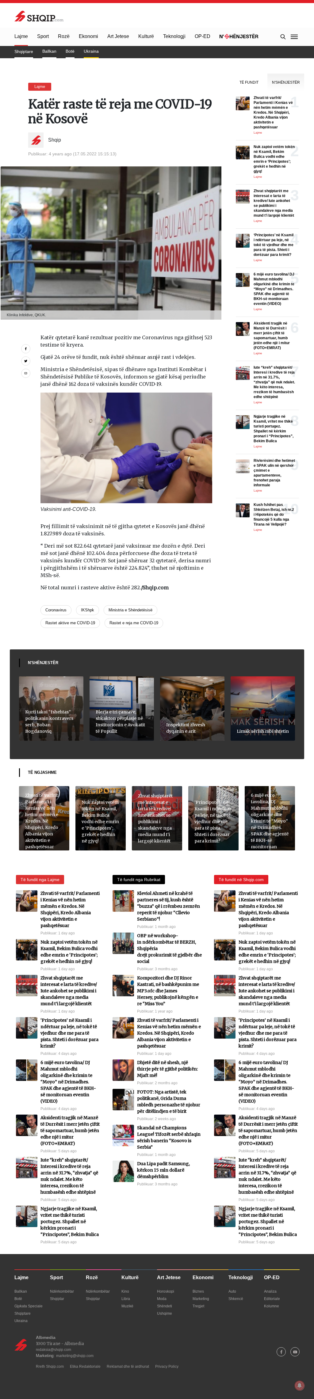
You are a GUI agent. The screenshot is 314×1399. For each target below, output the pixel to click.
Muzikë (127, 1306)
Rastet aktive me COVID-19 (70, 623)
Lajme (21, 36)
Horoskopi (165, 1291)
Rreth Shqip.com (50, 1366)
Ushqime (164, 1313)
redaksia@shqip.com (53, 1350)
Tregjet (198, 1306)
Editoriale (272, 1299)
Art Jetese (118, 36)
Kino (125, 1291)
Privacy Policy (166, 1366)
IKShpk (87, 610)
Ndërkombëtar (62, 1291)
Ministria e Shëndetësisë (130, 610)
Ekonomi (88, 36)
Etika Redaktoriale (85, 1366)
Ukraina (91, 51)
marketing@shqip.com (75, 1356)
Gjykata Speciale (28, 1306)
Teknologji (174, 36)
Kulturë (146, 36)
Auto (232, 1291)
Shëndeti (164, 1306)
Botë (70, 51)
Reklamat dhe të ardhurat (128, 1366)
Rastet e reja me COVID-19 (133, 623)
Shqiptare (23, 51)
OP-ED (202, 36)
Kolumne (271, 1306)
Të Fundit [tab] (248, 82)
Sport (43, 36)
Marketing (201, 1299)
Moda (162, 1299)
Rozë (64, 36)
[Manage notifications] (299, 1385)
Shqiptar (57, 1299)
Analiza (270, 1291)
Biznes (198, 1291)
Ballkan (49, 51)
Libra (125, 1299)
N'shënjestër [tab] (286, 82)
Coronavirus (56, 610)
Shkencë (235, 1299)
